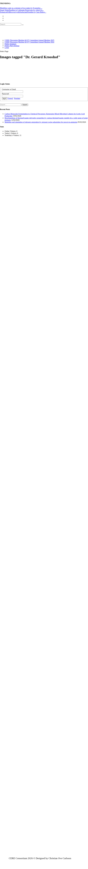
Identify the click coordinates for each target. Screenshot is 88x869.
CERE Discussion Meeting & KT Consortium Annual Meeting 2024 (29, 42)
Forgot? (10, 98)
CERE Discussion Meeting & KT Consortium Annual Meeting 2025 (29, 40)
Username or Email (9, 89)
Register (17, 98)
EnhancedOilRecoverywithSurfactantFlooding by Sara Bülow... (23, 12)
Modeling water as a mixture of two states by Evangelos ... (21, 8)
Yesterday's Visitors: (12, 135)
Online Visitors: (10, 131)
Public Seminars (10, 44)
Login (7, 48)
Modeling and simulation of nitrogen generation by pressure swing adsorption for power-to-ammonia (41, 122)
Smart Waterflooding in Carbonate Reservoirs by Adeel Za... (22, 10)
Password (5, 94)
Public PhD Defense (12, 46)
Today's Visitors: (11, 133)
